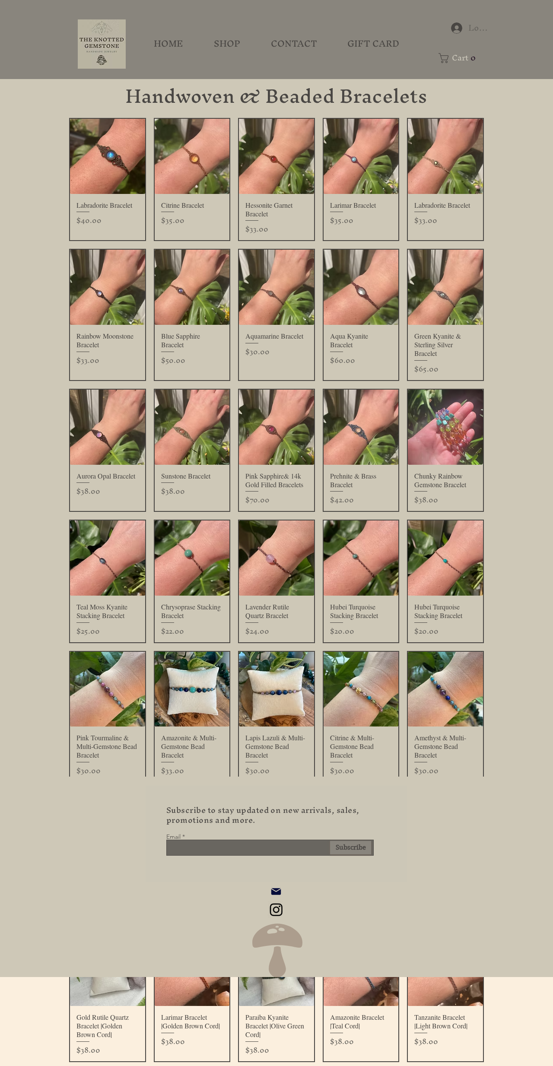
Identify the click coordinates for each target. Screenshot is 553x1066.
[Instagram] (276, 909)
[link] (460, 58)
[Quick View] (107, 156)
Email (173, 837)
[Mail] (276, 891)
